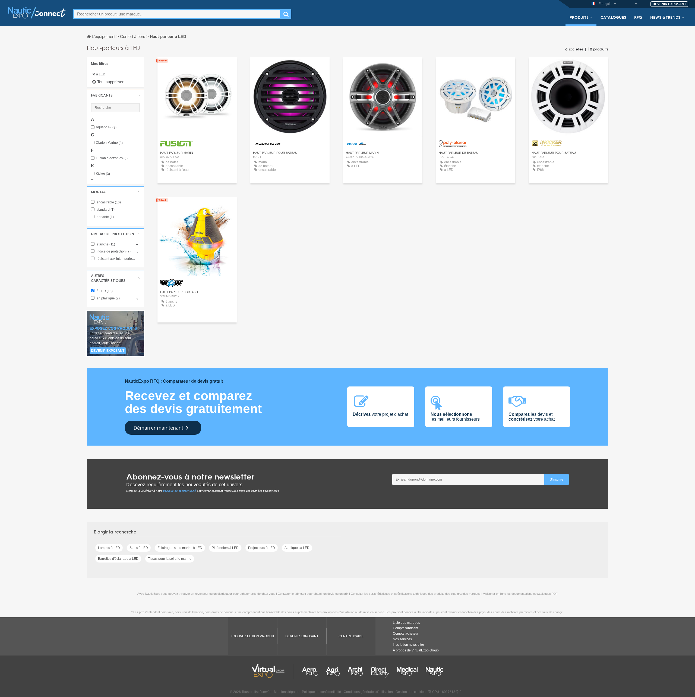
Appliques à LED (297, 548)
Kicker (103, 174)
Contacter (197, 66)
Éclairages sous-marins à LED (179, 548)
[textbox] (177, 14)
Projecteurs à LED (261, 548)
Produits (579, 17)
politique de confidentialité (179, 490)
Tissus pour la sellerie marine (169, 559)
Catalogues (613, 17)
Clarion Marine (109, 143)
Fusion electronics (112, 158)
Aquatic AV (106, 127)
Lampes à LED (109, 548)
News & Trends (665, 17)
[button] (115, 95)
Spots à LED (138, 548)
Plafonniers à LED (225, 548)
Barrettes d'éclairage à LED (118, 559)
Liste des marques (406, 623)
